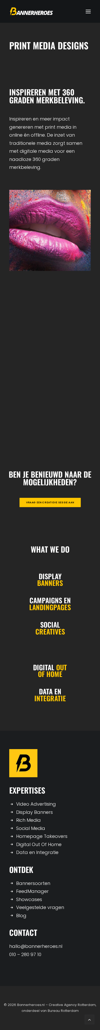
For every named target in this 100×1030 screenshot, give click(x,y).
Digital (50, 667)
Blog (21, 915)
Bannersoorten (33, 883)
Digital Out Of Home (39, 844)
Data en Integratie (37, 852)
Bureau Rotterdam (63, 1010)
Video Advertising (36, 804)
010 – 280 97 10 (25, 954)
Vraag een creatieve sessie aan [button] (50, 502)
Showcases (29, 899)
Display (50, 576)
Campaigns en (50, 600)
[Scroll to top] (89, 1019)
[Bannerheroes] (31, 11)
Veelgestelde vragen (40, 907)
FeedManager (32, 891)
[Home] (23, 763)
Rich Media (28, 820)
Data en (50, 691)
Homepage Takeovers (41, 836)
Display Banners (34, 812)
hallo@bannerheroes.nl (35, 946)
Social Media (30, 828)
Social (50, 624)
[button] (88, 11)
